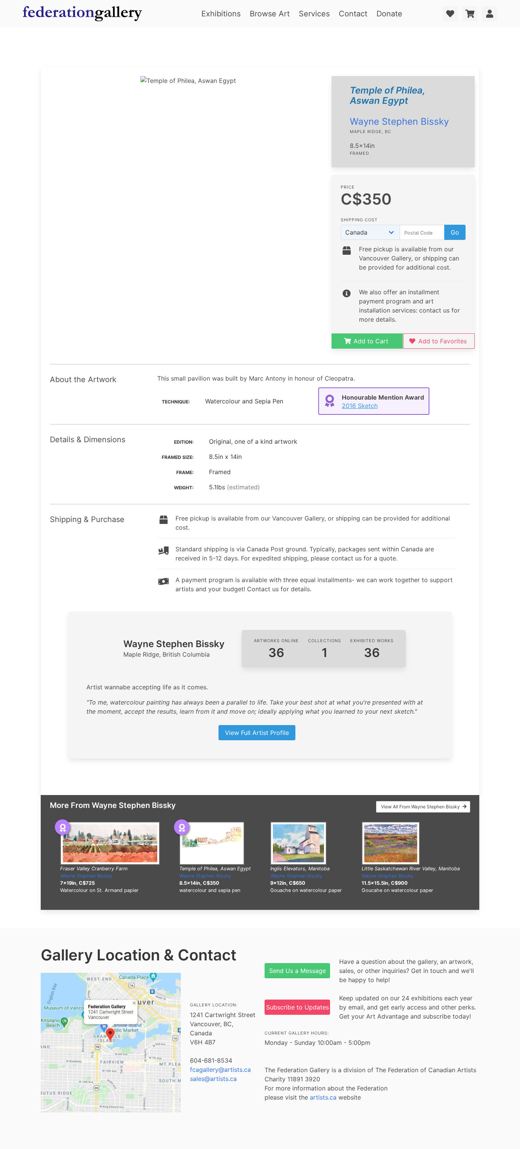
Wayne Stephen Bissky (399, 121)
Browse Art (270, 13)
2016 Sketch (360, 405)
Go (455, 232)
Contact (353, 13)
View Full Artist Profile (257, 732)
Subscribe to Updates (297, 1007)
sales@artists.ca (213, 1078)
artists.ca (323, 1097)
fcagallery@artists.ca (220, 1069)
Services (314, 13)
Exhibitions (221, 13)
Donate (389, 13)
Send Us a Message (297, 970)
